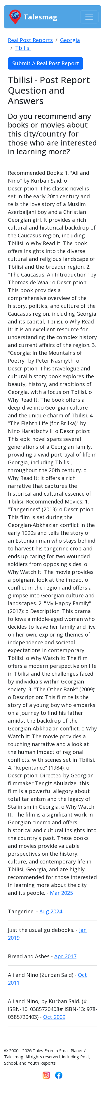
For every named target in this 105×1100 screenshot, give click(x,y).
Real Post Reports (30, 40)
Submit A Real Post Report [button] (45, 63)
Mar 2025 (61, 892)
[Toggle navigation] (89, 16)
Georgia (70, 40)
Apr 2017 (65, 956)
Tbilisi (23, 47)
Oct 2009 (54, 1016)
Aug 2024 (50, 911)
